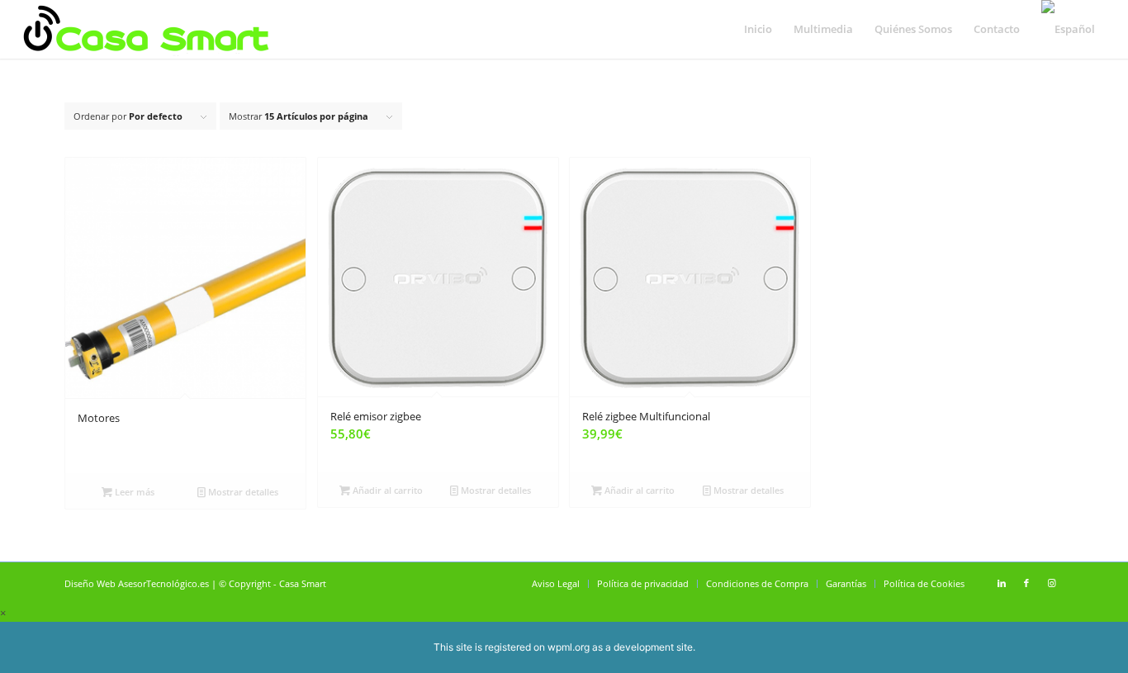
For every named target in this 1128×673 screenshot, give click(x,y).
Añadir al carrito (386, 490)
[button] (3, 612)
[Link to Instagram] (1051, 583)
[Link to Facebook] (1026, 583)
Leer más (133, 492)
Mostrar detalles (242, 492)
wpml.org (568, 647)
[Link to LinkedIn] (1001, 583)
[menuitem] (758, 29)
